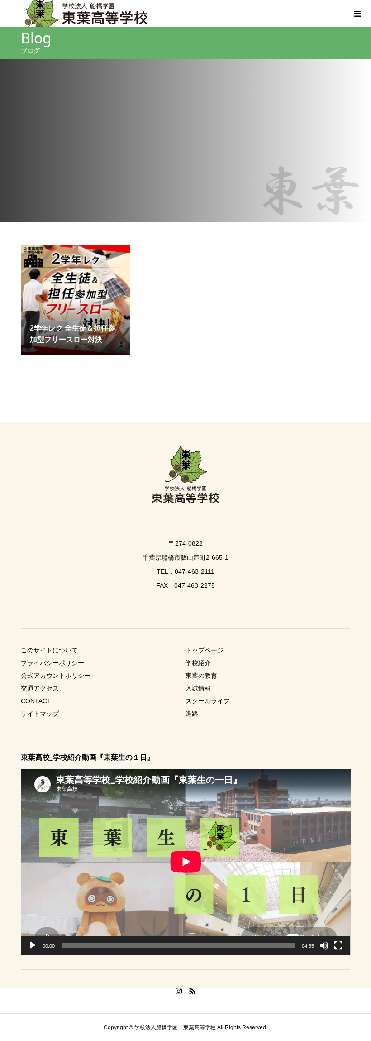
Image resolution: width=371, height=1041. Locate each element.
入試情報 (198, 688)
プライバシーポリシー (52, 663)
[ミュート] (323, 945)
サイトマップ (40, 713)
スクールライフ (208, 701)
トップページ (205, 650)
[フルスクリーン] (338, 945)
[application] (186, 862)
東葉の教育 (201, 675)
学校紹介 (198, 663)
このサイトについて (49, 650)
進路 (192, 713)
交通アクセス (40, 688)
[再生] (32, 945)
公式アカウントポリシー (55, 675)
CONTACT (36, 701)
